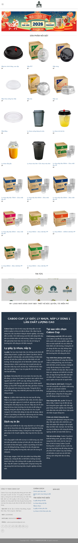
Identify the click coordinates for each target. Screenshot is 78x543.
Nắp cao (55, 99)
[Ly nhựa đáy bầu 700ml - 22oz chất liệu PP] (13, 183)
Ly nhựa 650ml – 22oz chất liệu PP (37, 266)
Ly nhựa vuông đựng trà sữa (35, 131)
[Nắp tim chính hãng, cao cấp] (13, 52)
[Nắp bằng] (13, 117)
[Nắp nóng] (65, 52)
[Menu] (2, 4)
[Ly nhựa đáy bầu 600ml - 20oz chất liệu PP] (39, 183)
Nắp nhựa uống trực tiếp (8, 99)
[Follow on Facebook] (2, 526)
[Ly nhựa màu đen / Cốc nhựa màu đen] (39, 149)
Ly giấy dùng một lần (39, 500)
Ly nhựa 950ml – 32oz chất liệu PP (37, 231)
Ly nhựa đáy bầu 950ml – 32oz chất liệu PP (63, 164)
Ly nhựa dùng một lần (40, 503)
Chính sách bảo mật (39, 491)
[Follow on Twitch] (2, 530)
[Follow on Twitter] (13, 526)
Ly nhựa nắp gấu (6, 163)
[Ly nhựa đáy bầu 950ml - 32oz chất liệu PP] (65, 149)
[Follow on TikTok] (9, 526)
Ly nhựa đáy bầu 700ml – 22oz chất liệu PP (12, 198)
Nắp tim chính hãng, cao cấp (10, 66)
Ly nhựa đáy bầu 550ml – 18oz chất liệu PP (63, 198)
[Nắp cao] (65, 85)
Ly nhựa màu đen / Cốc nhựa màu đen (38, 163)
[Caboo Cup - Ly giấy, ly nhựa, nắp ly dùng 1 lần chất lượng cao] (39, 4)
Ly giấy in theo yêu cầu (40, 508)
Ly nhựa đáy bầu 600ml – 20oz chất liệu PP (38, 198)
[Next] (76, 295)
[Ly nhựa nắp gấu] (13, 149)
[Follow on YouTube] (23, 526)
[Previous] (1, 295)
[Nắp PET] (39, 52)
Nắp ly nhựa (37, 506)
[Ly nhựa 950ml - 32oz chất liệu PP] (39, 218)
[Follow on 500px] (26, 526)
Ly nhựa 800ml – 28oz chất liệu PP (11, 266)
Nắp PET (30, 66)
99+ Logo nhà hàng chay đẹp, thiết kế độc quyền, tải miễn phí (39, 304)
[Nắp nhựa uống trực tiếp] (13, 85)
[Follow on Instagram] (6, 526)
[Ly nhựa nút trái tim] (65, 117)
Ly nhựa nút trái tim (58, 131)
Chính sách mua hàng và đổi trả (42, 494)
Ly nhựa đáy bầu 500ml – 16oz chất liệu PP (12, 232)
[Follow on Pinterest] (16, 526)
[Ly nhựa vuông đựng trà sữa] (39, 117)
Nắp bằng (4, 131)
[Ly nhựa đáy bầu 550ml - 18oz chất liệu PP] (65, 183)
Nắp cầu (29, 99)
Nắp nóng (56, 66)
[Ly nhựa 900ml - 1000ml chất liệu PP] (65, 218)
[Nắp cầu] (39, 85)
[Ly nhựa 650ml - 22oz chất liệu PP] (39, 252)
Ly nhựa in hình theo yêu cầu (42, 511)
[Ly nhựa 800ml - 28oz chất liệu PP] (13, 252)
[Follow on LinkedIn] (19, 526)
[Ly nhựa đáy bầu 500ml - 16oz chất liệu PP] (13, 218)
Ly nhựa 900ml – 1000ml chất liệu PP (64, 231)
